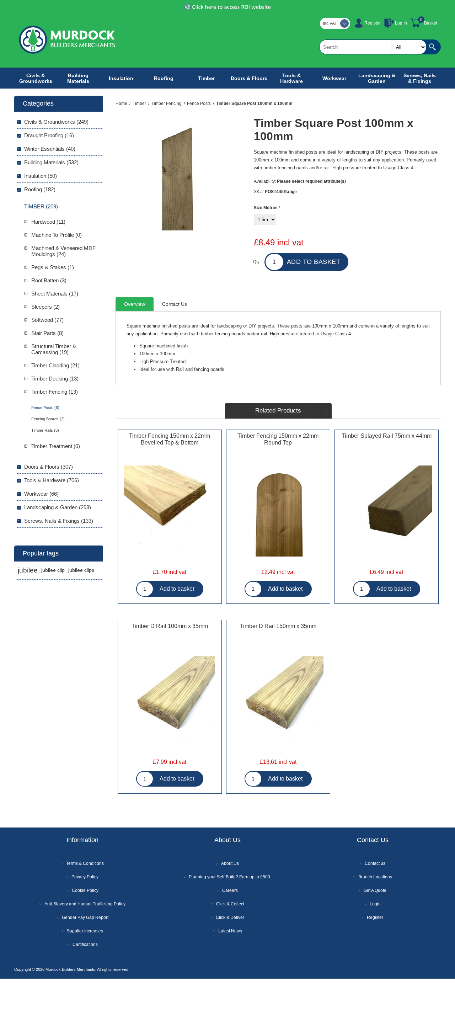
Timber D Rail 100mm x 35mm (170, 626)
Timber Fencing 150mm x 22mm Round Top (277, 439)
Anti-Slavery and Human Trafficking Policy (84, 903)
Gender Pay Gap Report (85, 917)
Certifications (85, 944)
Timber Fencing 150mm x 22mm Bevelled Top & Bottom (169, 439)
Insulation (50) (40, 176)
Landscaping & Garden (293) (57, 507)
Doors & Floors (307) (48, 467)
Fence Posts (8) (45, 407)
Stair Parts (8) (47, 333)
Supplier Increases (85, 930)
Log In (401, 23)
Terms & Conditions (85, 863)
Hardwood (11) (48, 222)
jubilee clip (53, 570)
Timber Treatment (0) (55, 446)
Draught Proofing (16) (49, 135)
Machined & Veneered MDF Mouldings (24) (63, 251)
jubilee (28, 570)
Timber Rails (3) (45, 430)
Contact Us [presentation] (174, 304)
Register (372, 23)
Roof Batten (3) (48, 280)
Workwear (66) (41, 494)
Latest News (230, 930)
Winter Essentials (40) (49, 149)
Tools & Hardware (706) (51, 480)
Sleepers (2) (45, 307)
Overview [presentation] (134, 304)
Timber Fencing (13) (54, 392)
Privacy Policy (84, 876)
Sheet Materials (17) (54, 294)
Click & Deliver (230, 917)
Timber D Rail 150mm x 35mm (278, 626)
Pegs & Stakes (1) (52, 267)
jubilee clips (81, 570)
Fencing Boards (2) (48, 419)
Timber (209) (41, 206)
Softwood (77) (47, 320)
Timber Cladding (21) (55, 365)
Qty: (257, 261)
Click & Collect (230, 903)
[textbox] (373, 47)
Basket (430, 23)
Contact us (375, 863)
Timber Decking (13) (55, 379)
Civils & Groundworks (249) (56, 122)
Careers (230, 890)
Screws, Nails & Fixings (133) (58, 521)
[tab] (135, 304)
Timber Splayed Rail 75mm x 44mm (387, 436)
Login (375, 903)
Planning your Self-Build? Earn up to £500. (230, 876)
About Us (230, 863)
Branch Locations (375, 876)
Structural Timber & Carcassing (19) (53, 349)
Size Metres (266, 207)
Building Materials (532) (51, 162)
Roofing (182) (39, 189)
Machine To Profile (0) (56, 235)
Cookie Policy (85, 890)
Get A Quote (375, 890)
